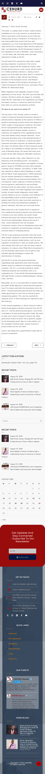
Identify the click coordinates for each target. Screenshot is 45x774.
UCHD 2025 (13, 633)
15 (33, 498)
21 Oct (31, 696)
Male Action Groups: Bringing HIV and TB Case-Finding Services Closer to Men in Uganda (29, 729)
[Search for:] (22, 421)
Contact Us (13, 659)
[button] (41, 3)
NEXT (36, 345)
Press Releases (14, 649)
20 (21, 503)
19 (16, 503)
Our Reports (13, 644)
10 (4, 498)
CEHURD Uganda (18, 696)
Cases (11, 654)
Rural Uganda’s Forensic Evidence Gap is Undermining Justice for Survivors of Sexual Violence (21, 394)
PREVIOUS (10, 345)
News (29, 17)
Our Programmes (15, 639)
